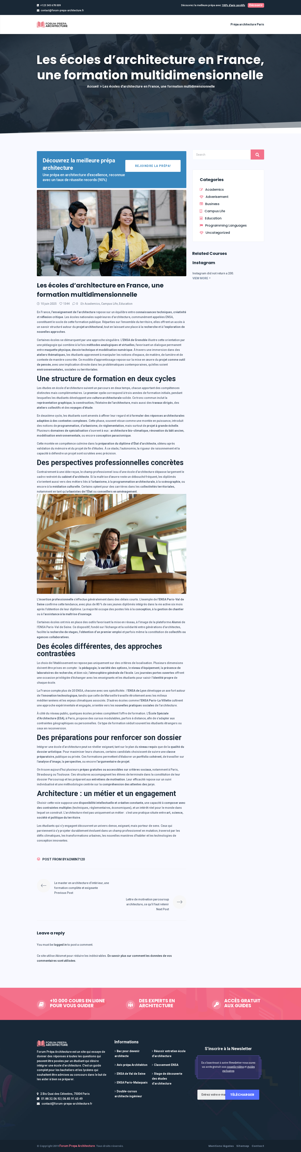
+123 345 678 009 (50, 5)
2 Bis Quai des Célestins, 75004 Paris (65, 1093)
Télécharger (242, 1094)
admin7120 (76, 859)
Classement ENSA (166, 1064)
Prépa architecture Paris (247, 24)
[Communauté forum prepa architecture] (53, 24)
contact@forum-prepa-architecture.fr (62, 10)
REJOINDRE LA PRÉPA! (153, 166)
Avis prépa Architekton (132, 1064)
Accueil (92, 86)
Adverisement (217, 196)
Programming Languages (226, 225)
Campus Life (109, 303)
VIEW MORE (200, 278)
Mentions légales (221, 1146)
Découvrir (256, 5)
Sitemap (242, 1146)
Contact (258, 1146)
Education (125, 303)
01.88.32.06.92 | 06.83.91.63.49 (62, 1098)
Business (212, 204)
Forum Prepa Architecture (77, 1145)
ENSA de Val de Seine (131, 1073)
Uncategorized (218, 232)
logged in (60, 944)
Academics (92, 303)
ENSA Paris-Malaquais (132, 1082)
